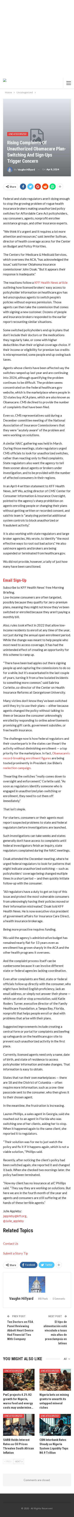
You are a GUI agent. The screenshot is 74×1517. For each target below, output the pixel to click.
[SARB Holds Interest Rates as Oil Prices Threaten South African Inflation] (19, 1425)
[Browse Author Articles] (37, 1284)
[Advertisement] (37, 39)
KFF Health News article (51, 282)
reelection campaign (17, 768)
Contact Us (10, 1243)
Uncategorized (18, 134)
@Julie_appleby (13, 1221)
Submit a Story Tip (15, 1253)
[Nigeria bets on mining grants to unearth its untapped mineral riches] (55, 1380)
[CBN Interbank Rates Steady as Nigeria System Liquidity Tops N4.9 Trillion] (55, 1425)
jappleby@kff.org (15, 1216)
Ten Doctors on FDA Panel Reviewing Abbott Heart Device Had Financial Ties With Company (20, 1330)
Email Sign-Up (15, 580)
